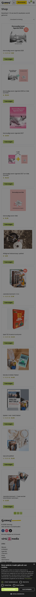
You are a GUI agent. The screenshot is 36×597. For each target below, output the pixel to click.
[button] (18, 594)
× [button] (34, 564)
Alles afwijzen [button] (27, 589)
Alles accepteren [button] (9, 589)
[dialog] (18, 298)
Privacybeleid (28, 578)
